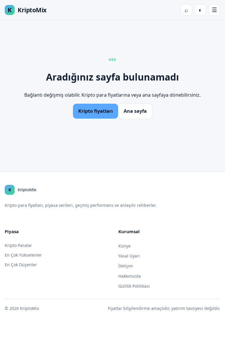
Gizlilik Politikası (134, 286)
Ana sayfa (135, 111)
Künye (124, 246)
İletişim (125, 266)
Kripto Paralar (18, 245)
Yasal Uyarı (129, 256)
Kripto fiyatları (95, 111)
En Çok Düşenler (21, 264)
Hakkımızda (129, 276)
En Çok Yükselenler (23, 255)
